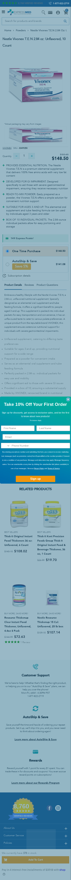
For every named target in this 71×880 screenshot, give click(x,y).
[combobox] (5, 445)
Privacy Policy (39, 468)
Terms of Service (54, 468)
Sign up (35, 478)
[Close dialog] (68, 399)
